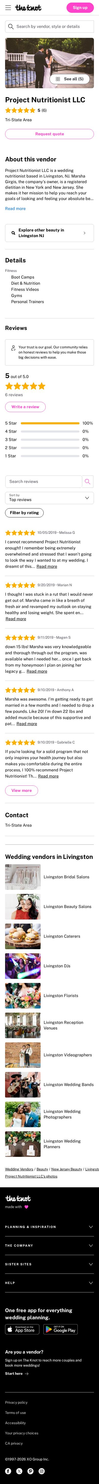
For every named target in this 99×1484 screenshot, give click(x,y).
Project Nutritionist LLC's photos (31, 1176)
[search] (87, 481)
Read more (15, 208)
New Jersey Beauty (66, 1169)
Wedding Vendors (19, 1169)
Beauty (42, 1169)
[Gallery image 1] (49, 63)
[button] (49, 498)
